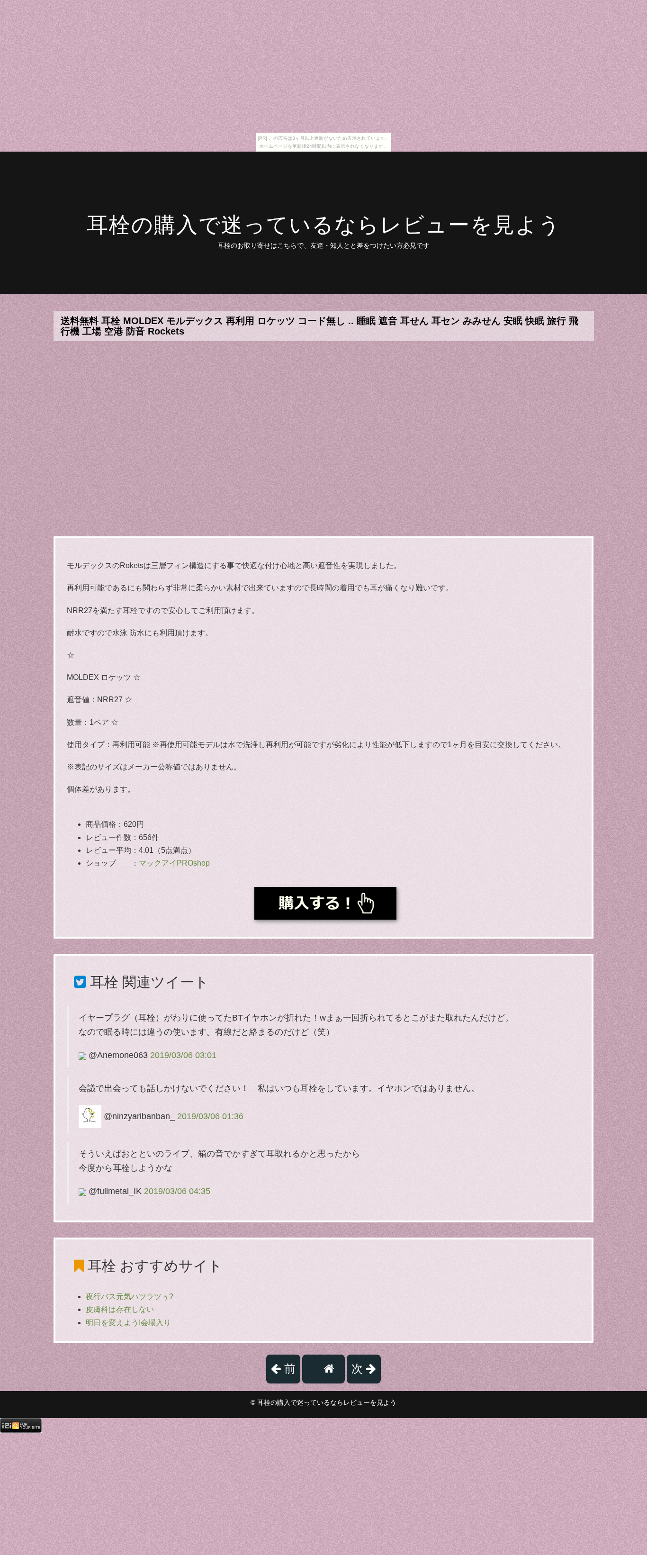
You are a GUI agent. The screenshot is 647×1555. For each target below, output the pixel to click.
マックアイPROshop (174, 863)
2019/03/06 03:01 (183, 1055)
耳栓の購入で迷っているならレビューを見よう (324, 225)
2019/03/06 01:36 (210, 1116)
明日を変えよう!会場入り (128, 1323)
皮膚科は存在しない (120, 1309)
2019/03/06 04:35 (177, 1191)
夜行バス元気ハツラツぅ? (129, 1297)
